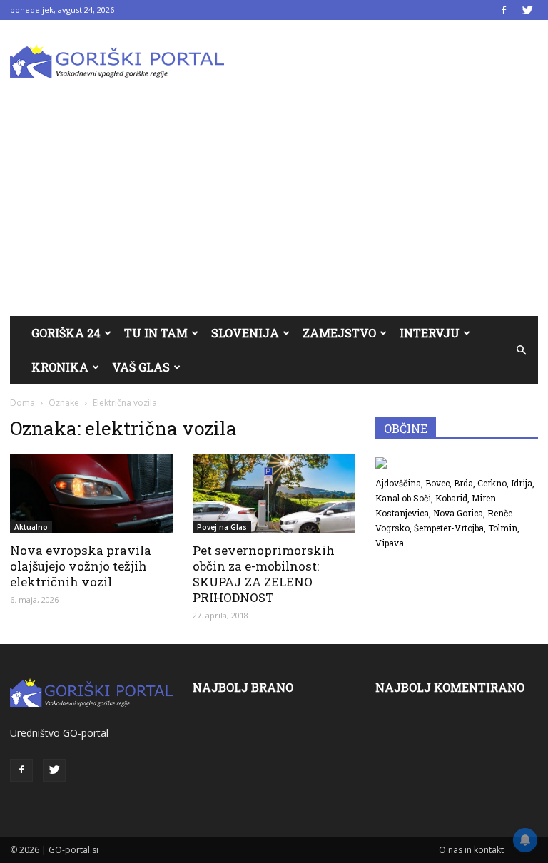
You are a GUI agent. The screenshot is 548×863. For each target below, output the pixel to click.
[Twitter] (527, 10)
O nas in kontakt (471, 850)
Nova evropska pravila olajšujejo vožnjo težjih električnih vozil (80, 566)
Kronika (59, 366)
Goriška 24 (66, 332)
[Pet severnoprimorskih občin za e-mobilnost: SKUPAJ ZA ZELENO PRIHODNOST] (274, 493)
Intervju (430, 332)
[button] (521, 350)
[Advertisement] (274, 209)
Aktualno (31, 527)
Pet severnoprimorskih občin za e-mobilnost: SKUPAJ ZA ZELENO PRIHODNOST (264, 574)
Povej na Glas (222, 527)
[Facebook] (503, 10)
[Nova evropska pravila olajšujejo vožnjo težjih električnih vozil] (91, 493)
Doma (22, 403)
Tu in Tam (156, 332)
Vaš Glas (141, 366)
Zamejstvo (339, 332)
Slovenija (245, 332)
